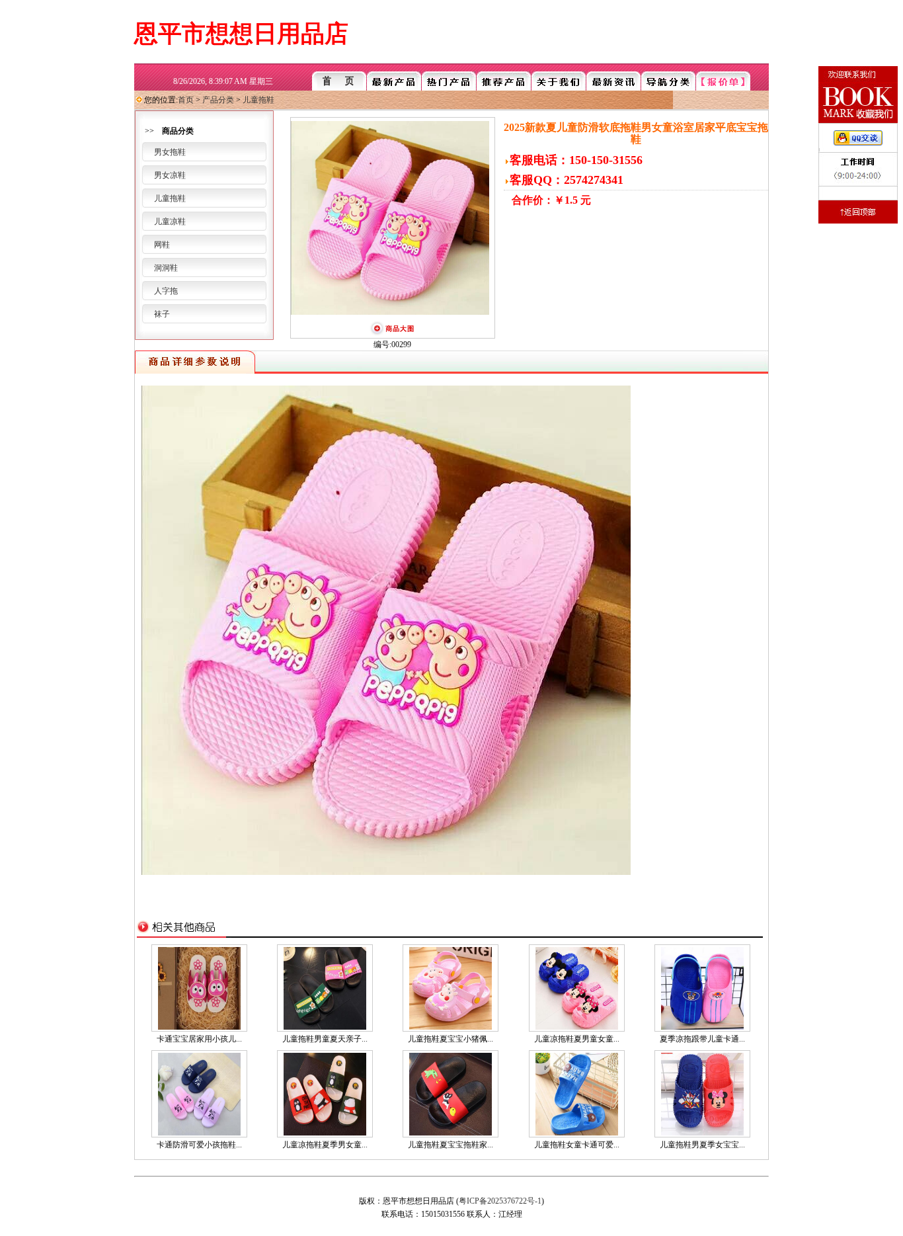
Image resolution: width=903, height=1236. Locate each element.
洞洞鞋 (166, 267)
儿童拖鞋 (258, 99)
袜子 (162, 314)
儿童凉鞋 (170, 221)
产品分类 (218, 99)
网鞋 (162, 244)
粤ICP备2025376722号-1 (500, 1201)
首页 (186, 99)
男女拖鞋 (170, 152)
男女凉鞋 (170, 175)
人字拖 (166, 291)
